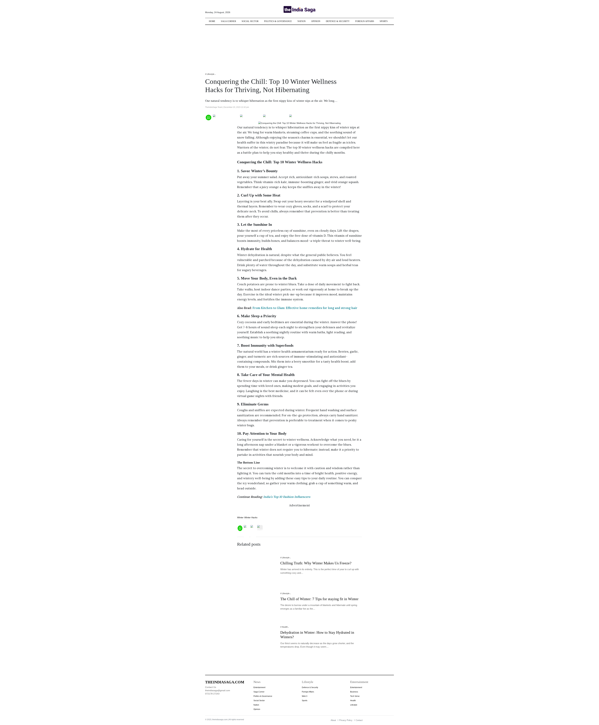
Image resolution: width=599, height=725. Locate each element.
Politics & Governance (278, 21)
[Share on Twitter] (251, 117)
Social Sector (250, 21)
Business (354, 692)
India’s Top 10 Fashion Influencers (286, 497)
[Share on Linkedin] (301, 117)
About (333, 720)
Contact (359, 720)
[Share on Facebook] (226, 117)
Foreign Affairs (364, 21)
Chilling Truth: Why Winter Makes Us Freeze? (315, 563)
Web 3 (304, 696)
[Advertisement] (299, 47)
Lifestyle (353, 705)
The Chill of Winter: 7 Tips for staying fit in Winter (319, 599)
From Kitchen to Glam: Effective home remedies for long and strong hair (305, 308)
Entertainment (259, 687)
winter (240, 517)
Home (212, 21)
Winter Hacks (250, 517)
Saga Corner (228, 21)
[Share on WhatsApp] (208, 117)
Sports (384, 21)
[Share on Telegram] (275, 117)
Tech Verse (355, 696)
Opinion (315, 21)
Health (353, 700)
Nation (301, 21)
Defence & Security (338, 21)
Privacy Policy (345, 720)
